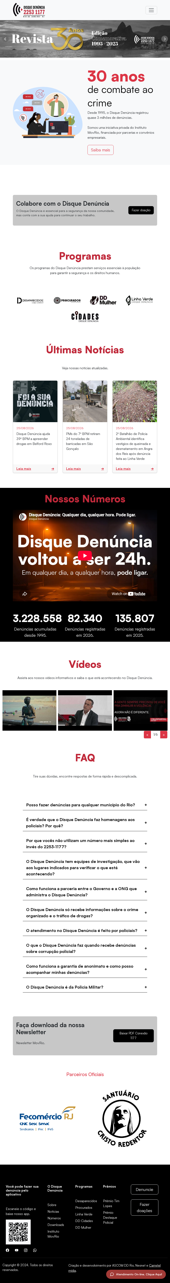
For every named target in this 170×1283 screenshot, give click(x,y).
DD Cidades (84, 1221)
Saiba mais (100, 149)
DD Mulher (83, 1227)
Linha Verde (83, 1214)
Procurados (83, 1207)
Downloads (55, 1225)
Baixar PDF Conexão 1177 (133, 1035)
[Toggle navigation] (151, 10)
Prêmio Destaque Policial (110, 1217)
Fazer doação (141, 210)
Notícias (53, 1211)
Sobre (51, 1205)
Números (54, 1218)
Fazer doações (144, 1207)
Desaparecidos (86, 1201)
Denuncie (144, 1189)
